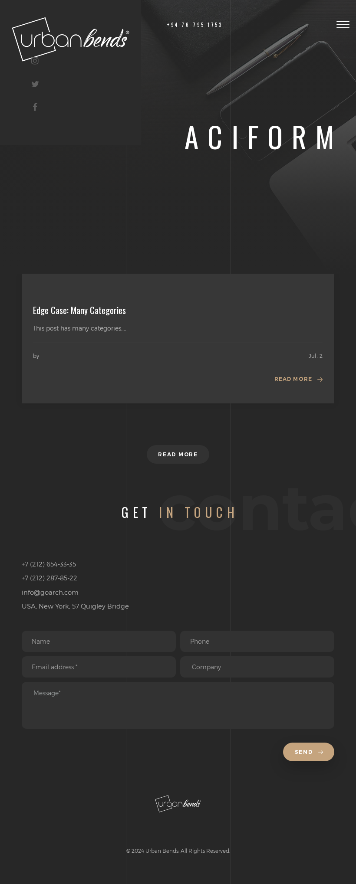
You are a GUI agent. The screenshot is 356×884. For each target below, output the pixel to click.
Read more (293, 379)
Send (305, 752)
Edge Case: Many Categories (79, 310)
